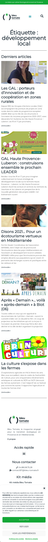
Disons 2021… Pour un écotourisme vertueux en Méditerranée (21, 236)
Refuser (24, 526)
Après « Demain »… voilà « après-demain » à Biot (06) (23, 304)
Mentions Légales (31, 539)
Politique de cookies (16, 539)
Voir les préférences (24, 533)
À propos (11, 439)
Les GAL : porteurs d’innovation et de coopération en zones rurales (21, 95)
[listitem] (24, 2)
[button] (44, 488)
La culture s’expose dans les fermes (23, 365)
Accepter (24, 520)
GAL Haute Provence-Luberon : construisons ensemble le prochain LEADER (22, 165)
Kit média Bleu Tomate (19, 482)
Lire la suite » (6, 126)
